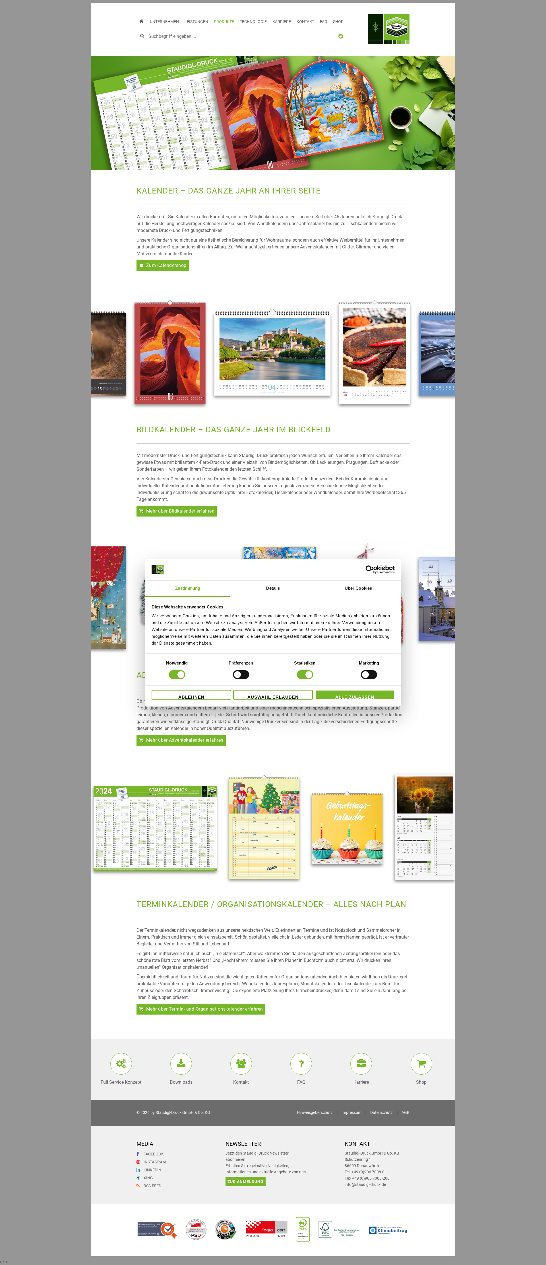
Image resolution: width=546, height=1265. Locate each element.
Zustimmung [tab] (187, 588)
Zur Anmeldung (246, 1181)
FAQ (323, 21)
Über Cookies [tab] (358, 588)
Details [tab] (273, 588)
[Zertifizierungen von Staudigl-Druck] (273, 1241)
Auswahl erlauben (273, 697)
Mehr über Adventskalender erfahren (185, 740)
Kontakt (305, 21)
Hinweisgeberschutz (315, 1112)
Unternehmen (164, 21)
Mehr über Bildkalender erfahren (180, 511)
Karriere (281, 21)
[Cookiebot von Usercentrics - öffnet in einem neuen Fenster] (370, 569)
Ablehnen (191, 697)
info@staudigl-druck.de (365, 1184)
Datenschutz (381, 1112)
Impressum (351, 1112)
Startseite (141, 21)
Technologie (253, 21)
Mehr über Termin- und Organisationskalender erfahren (204, 1009)
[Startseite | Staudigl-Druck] (389, 30)
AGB (406, 1112)
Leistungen (196, 21)
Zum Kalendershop (166, 265)
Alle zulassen (354, 697)
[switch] (241, 674)
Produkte (224, 21)
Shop (338, 21)
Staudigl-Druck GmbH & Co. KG (183, 1112)
